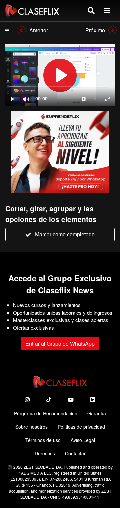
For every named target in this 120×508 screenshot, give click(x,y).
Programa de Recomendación (45, 413)
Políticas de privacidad (81, 426)
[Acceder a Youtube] (71, 399)
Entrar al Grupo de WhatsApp (60, 343)
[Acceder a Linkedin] (92, 399)
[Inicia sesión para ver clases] (60, 75)
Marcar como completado (65, 234)
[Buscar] (91, 10)
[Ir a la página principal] (32, 10)
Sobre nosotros (31, 426)
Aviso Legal (83, 440)
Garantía (96, 413)
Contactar (75, 453)
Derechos (45, 453)
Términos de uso (43, 440)
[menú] (107, 10)
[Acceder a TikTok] (48, 399)
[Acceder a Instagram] (27, 399)
